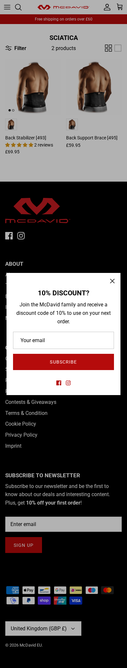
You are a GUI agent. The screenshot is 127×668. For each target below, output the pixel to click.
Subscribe (63, 362)
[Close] (112, 281)
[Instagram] (68, 382)
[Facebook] (58, 382)
